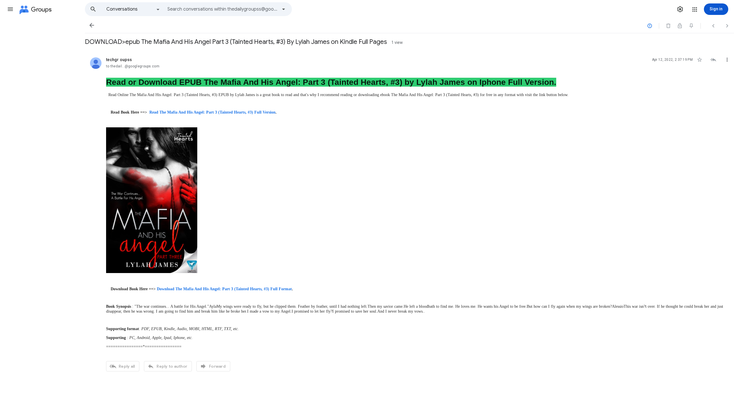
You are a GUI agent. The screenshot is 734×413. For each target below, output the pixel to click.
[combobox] (222, 9)
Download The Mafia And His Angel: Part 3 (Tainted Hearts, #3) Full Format (224, 289)
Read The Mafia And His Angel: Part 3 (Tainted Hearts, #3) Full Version (212, 112)
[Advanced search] (284, 9)
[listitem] (409, 213)
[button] (10, 9)
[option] (133, 9)
